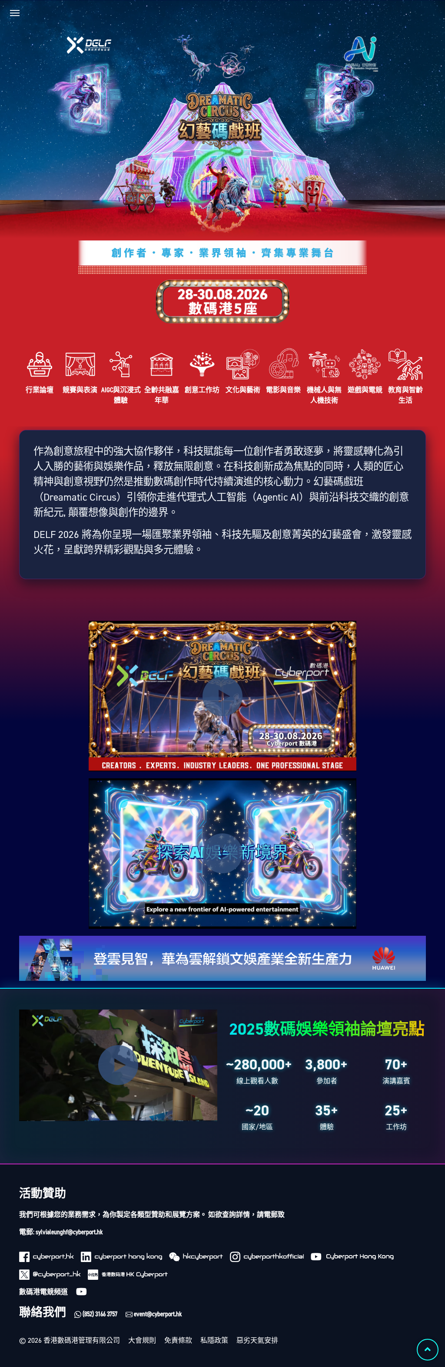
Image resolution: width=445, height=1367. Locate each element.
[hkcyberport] (196, 1256)
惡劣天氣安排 (257, 1340)
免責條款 (178, 1340)
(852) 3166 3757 (99, 1314)
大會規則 (142, 1340)
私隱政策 (214, 1340)
